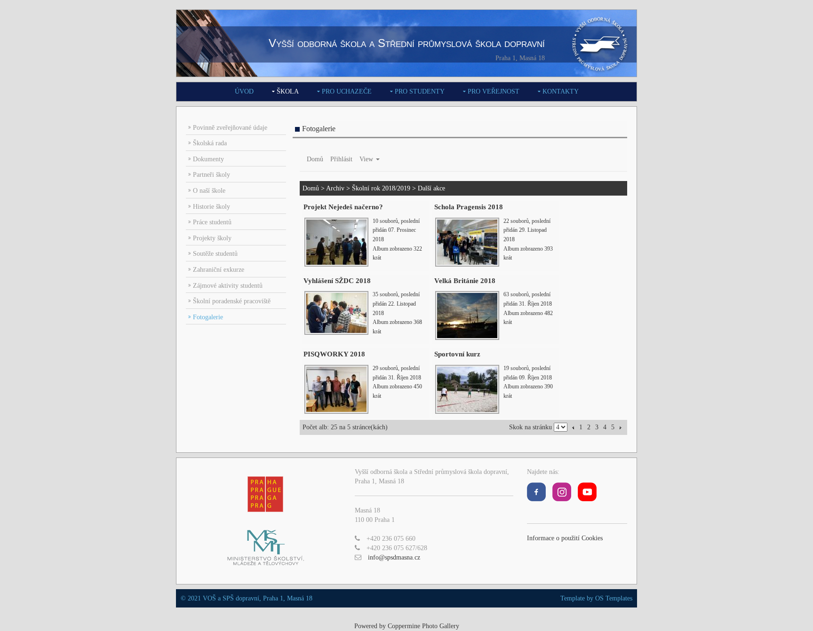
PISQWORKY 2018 (334, 354)
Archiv (335, 188)
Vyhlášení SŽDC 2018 (337, 280)
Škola (288, 91)
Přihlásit (341, 159)
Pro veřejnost (493, 91)
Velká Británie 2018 (464, 280)
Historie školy (211, 206)
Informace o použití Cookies (565, 538)
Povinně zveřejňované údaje (230, 127)
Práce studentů (212, 222)
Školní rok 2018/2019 (381, 188)
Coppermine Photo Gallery (423, 626)
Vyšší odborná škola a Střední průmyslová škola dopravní (407, 43)
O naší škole (209, 190)
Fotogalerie (208, 317)
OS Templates (613, 598)
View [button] (367, 159)
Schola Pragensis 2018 (468, 207)
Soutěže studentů (215, 253)
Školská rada (210, 143)
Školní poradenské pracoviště (232, 301)
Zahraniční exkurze (218, 269)
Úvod (244, 91)
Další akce (431, 188)
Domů (315, 159)
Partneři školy (211, 174)
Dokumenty (208, 159)
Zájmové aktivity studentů (228, 285)
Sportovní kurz (457, 354)
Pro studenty (420, 91)
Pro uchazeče (347, 91)
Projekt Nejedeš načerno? (343, 207)
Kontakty (560, 91)
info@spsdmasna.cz (394, 557)
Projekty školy (212, 238)
